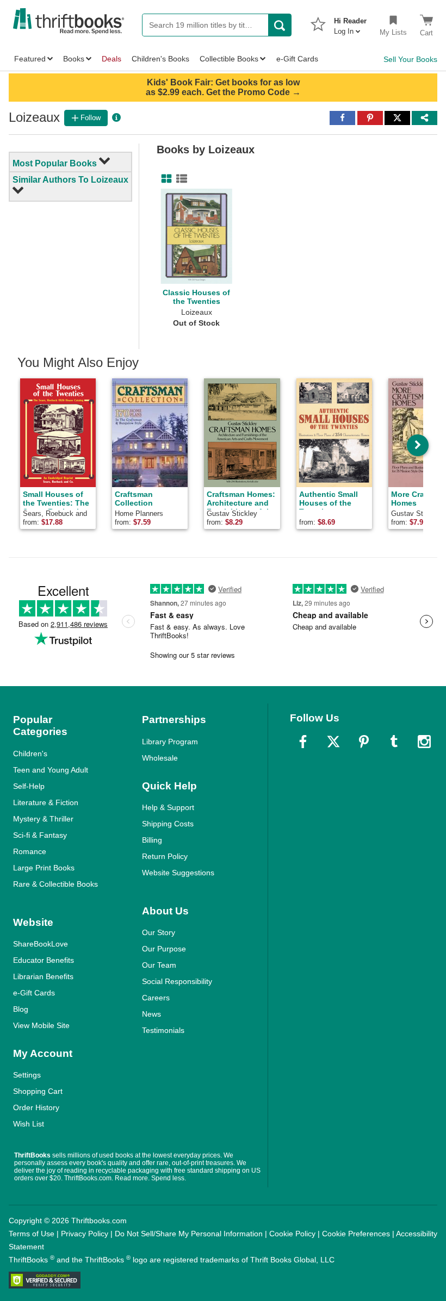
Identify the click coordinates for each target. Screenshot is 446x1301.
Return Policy (165, 856)
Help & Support (168, 807)
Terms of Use (31, 1233)
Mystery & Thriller (43, 818)
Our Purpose (164, 948)
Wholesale (160, 758)
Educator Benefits (43, 960)
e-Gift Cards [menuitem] (297, 58)
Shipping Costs (168, 823)
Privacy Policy (84, 1233)
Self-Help (29, 786)
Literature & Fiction (45, 802)
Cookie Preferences (356, 1233)
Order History (36, 1107)
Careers (156, 997)
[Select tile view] (179, 179)
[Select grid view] (164, 179)
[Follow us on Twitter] (333, 742)
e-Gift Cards (34, 992)
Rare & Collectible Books (55, 884)
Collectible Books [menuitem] (229, 58)
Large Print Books (44, 867)
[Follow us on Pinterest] (364, 742)
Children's (30, 753)
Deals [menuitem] (111, 58)
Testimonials (163, 1030)
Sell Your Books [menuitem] (410, 59)
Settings (27, 1074)
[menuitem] (350, 22)
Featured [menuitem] (30, 58)
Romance (29, 851)
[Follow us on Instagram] (424, 742)
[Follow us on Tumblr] (394, 742)
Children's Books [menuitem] (160, 58)
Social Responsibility (177, 981)
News (151, 1014)
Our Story (158, 932)
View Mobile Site (41, 1025)
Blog (20, 1009)
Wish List (28, 1123)
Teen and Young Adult (50, 769)
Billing (152, 840)
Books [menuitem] (73, 58)
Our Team (159, 965)
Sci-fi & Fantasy (40, 835)
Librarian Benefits (43, 976)
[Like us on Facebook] (303, 742)
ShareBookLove (40, 943)
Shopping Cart (38, 1091)
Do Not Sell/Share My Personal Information (189, 1233)
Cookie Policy (292, 1233)
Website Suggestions (178, 872)
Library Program (170, 741)
